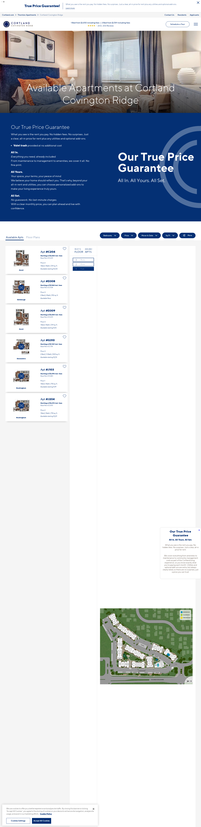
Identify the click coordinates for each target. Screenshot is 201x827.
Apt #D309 (36, 319)
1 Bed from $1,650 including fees (85, 22)
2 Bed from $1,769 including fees (116, 22)
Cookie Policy (46, 814)
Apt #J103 (36, 378)
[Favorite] (64, 248)
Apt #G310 (36, 348)
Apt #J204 (36, 407)
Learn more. (70, 8)
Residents (182, 15)
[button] (2, 1)
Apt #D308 (36, 289)
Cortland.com (8, 15)
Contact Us (169, 15)
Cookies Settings (18, 821)
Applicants (194, 15)
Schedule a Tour (177, 24)
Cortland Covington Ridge (51, 15)
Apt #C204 (36, 260)
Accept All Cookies (42, 821)
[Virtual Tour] (21, 288)
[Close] (94, 809)
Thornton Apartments (27, 15)
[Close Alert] (198, 2)
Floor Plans (33, 237)
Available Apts (14, 237)
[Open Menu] (196, 24)
